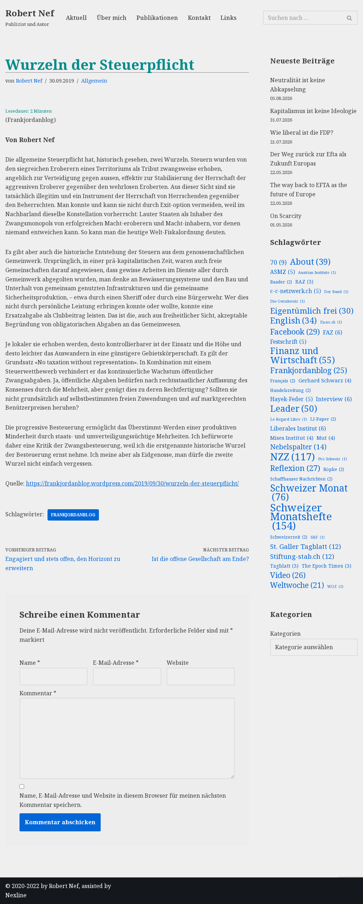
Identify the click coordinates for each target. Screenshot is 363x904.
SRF (318, 537)
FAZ (332, 332)
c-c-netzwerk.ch (295, 291)
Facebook (295, 331)
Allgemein (94, 80)
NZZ (292, 456)
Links (228, 18)
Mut (326, 437)
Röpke (333, 469)
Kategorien (285, 634)
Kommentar (37, 693)
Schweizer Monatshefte (301, 516)
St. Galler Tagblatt (305, 546)
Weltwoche (297, 585)
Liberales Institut (298, 428)
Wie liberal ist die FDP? (301, 132)
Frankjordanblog (73, 515)
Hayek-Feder (291, 399)
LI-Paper (323, 419)
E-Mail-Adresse (116, 663)
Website (178, 663)
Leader (293, 408)
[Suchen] (350, 18)
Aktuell (76, 18)
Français (282, 381)
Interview (334, 399)
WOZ (335, 586)
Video (288, 575)
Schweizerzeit (288, 537)
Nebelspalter (298, 446)
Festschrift (288, 342)
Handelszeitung (290, 390)
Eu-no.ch (331, 322)
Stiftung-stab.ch (302, 556)
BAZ (304, 281)
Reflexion (295, 468)
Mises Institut (291, 437)
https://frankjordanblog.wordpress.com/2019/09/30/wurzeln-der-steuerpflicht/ (132, 483)
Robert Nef (29, 80)
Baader (281, 282)
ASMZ (282, 272)
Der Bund (336, 291)
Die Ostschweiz (287, 301)
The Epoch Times (326, 565)
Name (29, 663)
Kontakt (199, 18)
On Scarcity (285, 216)
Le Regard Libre (288, 419)
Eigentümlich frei (311, 310)
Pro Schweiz (332, 458)
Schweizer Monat (309, 493)
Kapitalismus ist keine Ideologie (313, 111)
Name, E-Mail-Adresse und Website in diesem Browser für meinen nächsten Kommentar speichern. (122, 800)
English (293, 320)
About (310, 261)
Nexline (16, 895)
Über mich (112, 18)
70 (278, 262)
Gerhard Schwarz (324, 380)
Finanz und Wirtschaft (302, 355)
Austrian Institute (317, 272)
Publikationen (157, 18)
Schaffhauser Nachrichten (301, 479)
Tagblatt (284, 565)
